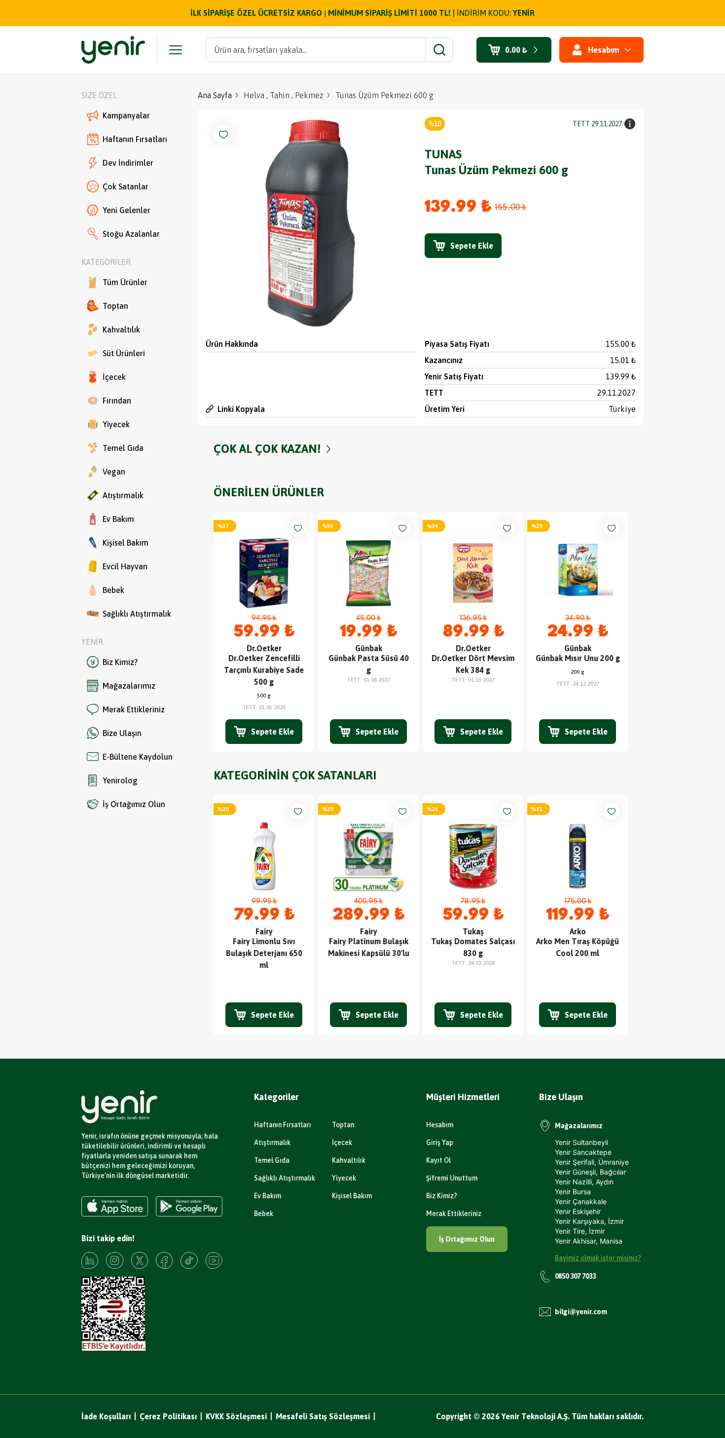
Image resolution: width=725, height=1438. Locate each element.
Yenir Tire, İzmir (580, 1231)
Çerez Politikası (168, 1416)
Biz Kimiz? (120, 662)
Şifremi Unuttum (451, 1178)
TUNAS (443, 154)
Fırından (117, 400)
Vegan (114, 471)
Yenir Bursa (573, 1191)
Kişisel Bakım (125, 542)
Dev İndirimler (128, 162)
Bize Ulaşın (122, 733)
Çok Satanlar (125, 186)
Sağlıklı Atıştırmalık (137, 613)
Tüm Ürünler (125, 282)
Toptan (115, 305)
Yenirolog (120, 780)
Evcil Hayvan (125, 566)
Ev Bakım (118, 519)
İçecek (114, 376)
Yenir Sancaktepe (583, 1152)
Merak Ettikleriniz (134, 709)
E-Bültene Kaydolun (138, 756)
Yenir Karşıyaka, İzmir (589, 1221)
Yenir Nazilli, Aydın (584, 1182)
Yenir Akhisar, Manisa (588, 1241)
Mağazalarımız (129, 685)
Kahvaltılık (121, 329)
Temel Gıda (123, 447)
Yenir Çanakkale (581, 1201)
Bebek (113, 590)
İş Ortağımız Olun (134, 804)
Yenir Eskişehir (578, 1211)
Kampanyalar (126, 115)
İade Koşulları (106, 1416)
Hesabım (439, 1125)
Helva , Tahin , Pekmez (284, 95)
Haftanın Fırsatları (135, 139)
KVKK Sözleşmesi (236, 1416)
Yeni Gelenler (126, 210)
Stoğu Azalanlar (131, 233)
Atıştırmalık (123, 495)
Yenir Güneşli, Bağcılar (590, 1172)
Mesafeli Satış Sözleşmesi (323, 1416)
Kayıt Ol (438, 1160)
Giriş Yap (439, 1142)
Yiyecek (116, 424)
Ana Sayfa (215, 95)
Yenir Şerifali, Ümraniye (592, 1162)
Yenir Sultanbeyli (581, 1142)
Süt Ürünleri (124, 353)
